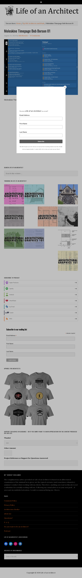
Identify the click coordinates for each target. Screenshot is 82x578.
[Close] (65, 87)
